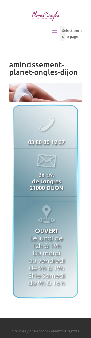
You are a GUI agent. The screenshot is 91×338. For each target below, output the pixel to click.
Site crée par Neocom (30, 331)
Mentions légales (65, 331)
